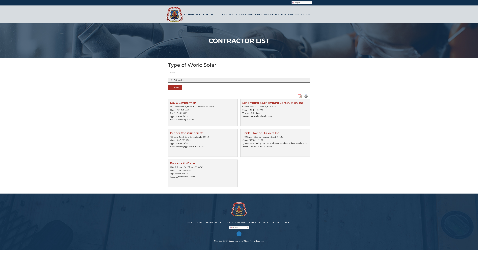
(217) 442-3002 (256, 110)
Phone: (173, 110)
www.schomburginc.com (261, 116)
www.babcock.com (186, 176)
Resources (280, 14)
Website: (174, 119)
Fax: (172, 113)
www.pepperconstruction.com (191, 146)
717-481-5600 (183, 110)
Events (298, 14)
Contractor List (244, 14)
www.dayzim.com (186, 119)
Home (224, 14)
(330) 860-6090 (184, 170)
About (232, 14)
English (297, 3)
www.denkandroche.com (261, 146)
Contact (307, 14)
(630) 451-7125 (256, 140)
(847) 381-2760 (184, 140)
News (290, 14)
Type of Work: (176, 116)
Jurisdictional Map (264, 14)
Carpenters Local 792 (198, 14)
